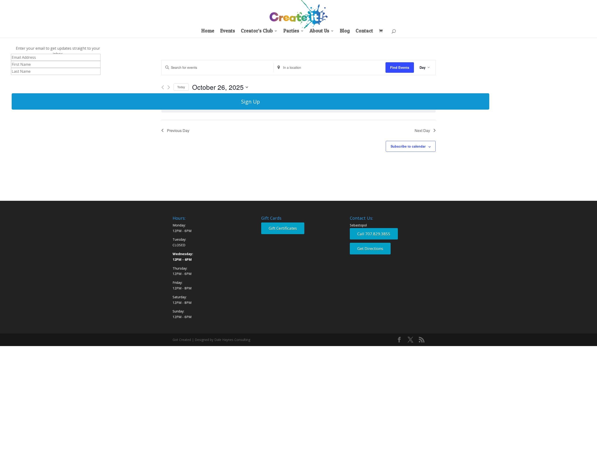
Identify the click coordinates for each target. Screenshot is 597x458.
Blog (345, 31)
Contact (364, 31)
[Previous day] (162, 87)
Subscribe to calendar (408, 146)
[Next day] (168, 87)
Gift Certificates (283, 228)
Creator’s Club (257, 31)
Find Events (399, 67)
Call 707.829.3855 (373, 233)
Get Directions (370, 248)
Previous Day (178, 130)
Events (227, 31)
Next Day (422, 130)
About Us (319, 31)
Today (181, 87)
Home (207, 31)
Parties (291, 31)
